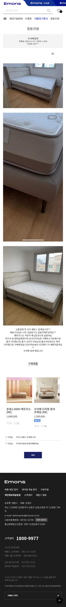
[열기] (52, 53)
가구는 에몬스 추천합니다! (26, 437)
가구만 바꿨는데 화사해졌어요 (27, 443)
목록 (33, 455)
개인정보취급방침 (13, 494)
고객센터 (28, 494)
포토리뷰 (54, 18)
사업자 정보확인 (41, 520)
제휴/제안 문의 (11, 489)
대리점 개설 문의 (29, 489)
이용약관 (45, 489)
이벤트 (28, 18)
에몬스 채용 (41, 494)
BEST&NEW (16, 18)
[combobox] (33, 595)
